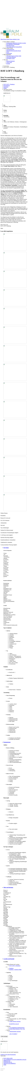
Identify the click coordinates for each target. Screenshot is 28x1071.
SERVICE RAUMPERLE (9, 1063)
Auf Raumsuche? (10, 49)
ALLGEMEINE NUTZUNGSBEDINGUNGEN (14, 1059)
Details (5, 88)
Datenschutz (9, 53)
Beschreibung (6, 85)
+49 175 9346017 (13, 1033)
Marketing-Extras (10, 45)
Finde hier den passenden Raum (13, 50)
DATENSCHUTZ (7, 1062)
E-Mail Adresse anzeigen (15, 1021)
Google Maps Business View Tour (17, 1028)
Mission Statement (10, 61)
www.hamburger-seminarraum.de (16, 1027)
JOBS (4, 1064)
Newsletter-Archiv (10, 58)
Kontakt (8, 63)
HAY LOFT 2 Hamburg (14, 965)
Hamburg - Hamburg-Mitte (15, 969)
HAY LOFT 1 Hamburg (9, 84)
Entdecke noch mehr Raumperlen (8, 1054)
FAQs (7, 52)
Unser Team (9, 62)
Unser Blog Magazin (11, 57)
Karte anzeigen (4, 1036)
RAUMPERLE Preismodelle (13, 44)
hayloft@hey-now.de (14, 1023)
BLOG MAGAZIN (7, 1058)
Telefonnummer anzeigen (15, 1031)
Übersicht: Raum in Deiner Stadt (13, 55)
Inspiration (5, 87)
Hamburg (11, 968)
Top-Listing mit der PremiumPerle (14, 46)
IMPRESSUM (6, 1060)
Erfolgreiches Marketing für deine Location (16, 43)
